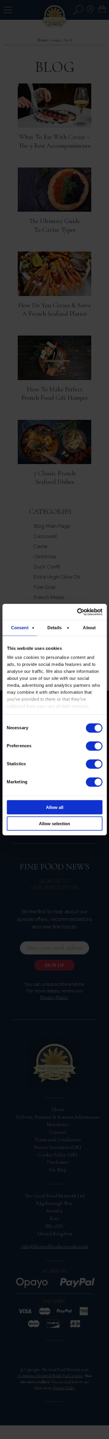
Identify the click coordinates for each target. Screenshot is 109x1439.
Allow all (54, 807)
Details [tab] (54, 627)
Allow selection (54, 823)
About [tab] (89, 627)
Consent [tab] (19, 627)
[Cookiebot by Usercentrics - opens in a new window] (77, 612)
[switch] (94, 745)
